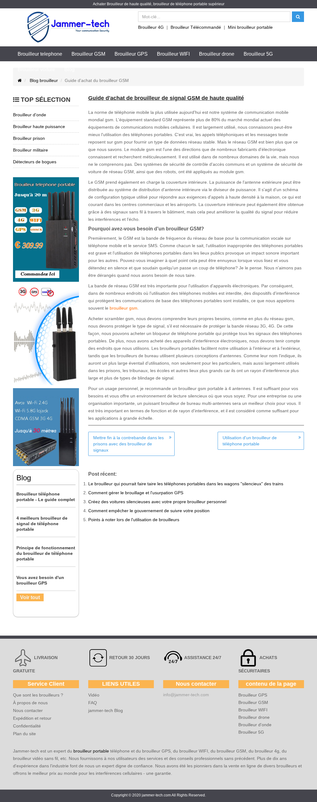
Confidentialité (27, 725)
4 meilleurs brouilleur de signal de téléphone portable (41, 524)
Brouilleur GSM (88, 54)
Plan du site (24, 733)
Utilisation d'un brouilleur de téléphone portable (250, 440)
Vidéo (93, 695)
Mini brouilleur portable (250, 27)
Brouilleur (115, 4)
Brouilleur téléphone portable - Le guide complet (45, 496)
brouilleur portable (91, 750)
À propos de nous (30, 702)
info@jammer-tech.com (186, 694)
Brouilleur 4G (151, 27)
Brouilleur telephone (40, 54)
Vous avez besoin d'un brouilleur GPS (40, 580)
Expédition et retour (32, 718)
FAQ (92, 702)
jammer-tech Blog (105, 710)
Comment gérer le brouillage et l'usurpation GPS (135, 492)
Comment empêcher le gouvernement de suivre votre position (149, 510)
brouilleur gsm (123, 308)
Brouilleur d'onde (254, 724)
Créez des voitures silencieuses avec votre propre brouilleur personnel (157, 501)
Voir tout (30, 597)
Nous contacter (28, 710)
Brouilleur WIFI (173, 54)
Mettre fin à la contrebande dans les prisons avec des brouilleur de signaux (128, 443)
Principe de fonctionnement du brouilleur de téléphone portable (45, 553)
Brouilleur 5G (258, 54)
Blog (69, 69)
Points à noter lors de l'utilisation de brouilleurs (133, 519)
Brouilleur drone (216, 54)
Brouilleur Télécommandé (196, 27)
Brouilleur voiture (36, 69)
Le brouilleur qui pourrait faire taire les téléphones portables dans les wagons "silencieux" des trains (185, 483)
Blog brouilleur (44, 80)
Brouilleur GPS (131, 54)
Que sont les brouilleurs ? (38, 695)
